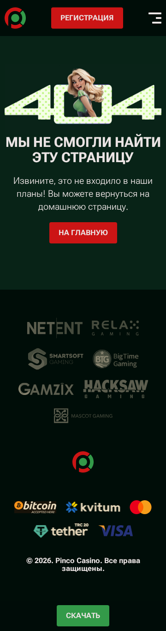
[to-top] (148, 574)
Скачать (83, 615)
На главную (83, 232)
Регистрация (87, 17)
